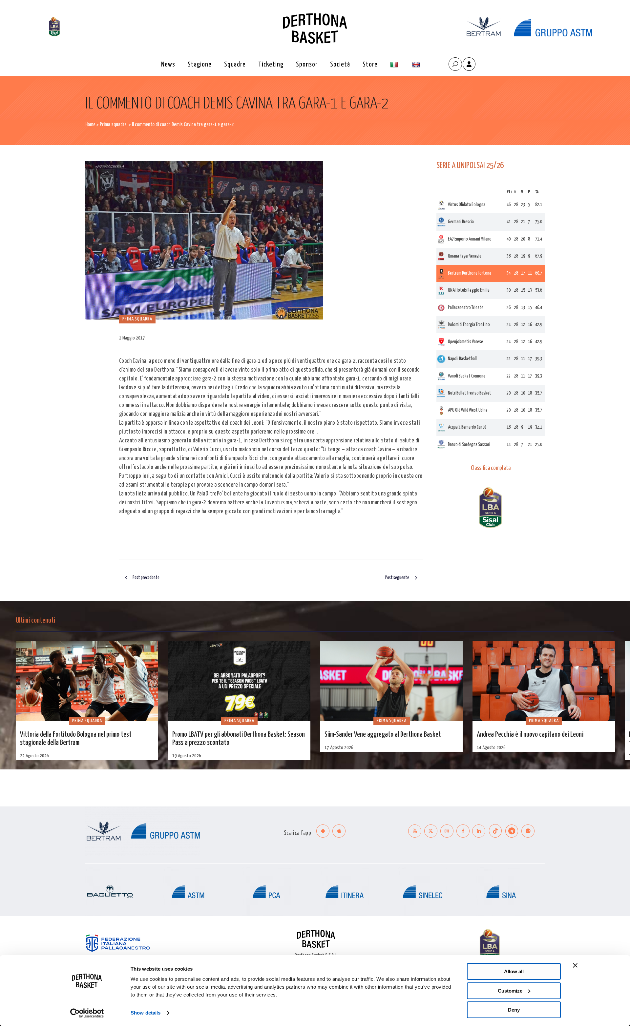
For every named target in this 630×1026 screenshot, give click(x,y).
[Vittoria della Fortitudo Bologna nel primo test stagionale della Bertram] (87, 681)
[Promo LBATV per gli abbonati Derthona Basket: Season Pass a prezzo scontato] (239, 681)
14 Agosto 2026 (491, 747)
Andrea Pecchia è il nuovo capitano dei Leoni (530, 734)
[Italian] (395, 65)
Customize (510, 991)
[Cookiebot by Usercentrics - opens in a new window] (87, 1013)
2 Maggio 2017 (132, 338)
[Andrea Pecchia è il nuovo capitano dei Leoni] (543, 681)
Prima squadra (113, 124)
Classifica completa (491, 468)
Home (90, 124)
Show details (145, 1013)
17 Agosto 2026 (339, 747)
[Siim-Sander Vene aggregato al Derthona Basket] (391, 681)
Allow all (514, 971)
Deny (514, 1010)
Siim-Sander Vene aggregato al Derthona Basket (383, 734)
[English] (417, 65)
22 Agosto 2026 (34, 755)
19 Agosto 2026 (186, 755)
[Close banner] (575, 965)
